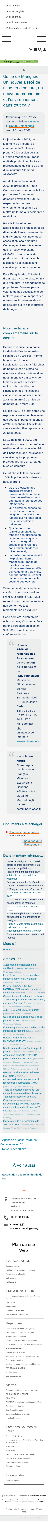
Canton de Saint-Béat (13, 1014)
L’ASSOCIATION (18, 1261)
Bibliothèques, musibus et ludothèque (21, 1340)
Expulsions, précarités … (16, 1406)
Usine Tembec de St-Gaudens (24, 1128)
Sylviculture (10, 1450)
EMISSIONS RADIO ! (21, 1291)
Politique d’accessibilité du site (22, 28)
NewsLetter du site (14, 1149)
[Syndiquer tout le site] (24, 1190)
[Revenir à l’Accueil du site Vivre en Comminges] (24, 61)
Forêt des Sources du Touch (21, 1429)
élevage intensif (32, 1066)
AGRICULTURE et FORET (17, 1394)
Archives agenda (13, 1480)
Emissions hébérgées (15, 1310)
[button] (31, 50)
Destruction (34, 968)
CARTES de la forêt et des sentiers (20, 1454)
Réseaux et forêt (13, 1466)
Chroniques (11, 1302)
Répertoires (14, 1323)
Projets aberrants (13, 1418)
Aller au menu (13, 17)
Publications (11, 1282)
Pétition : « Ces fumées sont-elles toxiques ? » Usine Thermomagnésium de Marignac (25, 927)
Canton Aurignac (22, 1111)
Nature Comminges (21, 125)
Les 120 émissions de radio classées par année (23, 1297)
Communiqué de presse (24, 832)
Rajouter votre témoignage (33, 842)
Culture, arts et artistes (15, 1352)
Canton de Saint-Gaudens (32, 1125)
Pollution (7, 949)
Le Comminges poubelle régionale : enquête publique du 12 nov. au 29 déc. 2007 (22, 1107)
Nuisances (7, 972)
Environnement (15, 1007)
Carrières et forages (14, 1410)
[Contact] (35, 50)
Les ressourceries (13, 1376)
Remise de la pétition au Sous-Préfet (23, 908)
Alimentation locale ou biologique (20, 1328)
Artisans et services (14, 1348)
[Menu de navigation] (6, 40)
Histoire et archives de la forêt (18, 1458)
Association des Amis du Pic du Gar (22, 1176)
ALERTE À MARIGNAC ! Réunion (21, 1010)
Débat (21, 1066)
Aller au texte (13, 5)
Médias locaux (12, 1372)
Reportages (11, 1306)
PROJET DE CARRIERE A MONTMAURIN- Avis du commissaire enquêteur (23, 989)
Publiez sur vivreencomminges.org (20, 1270)
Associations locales (14, 1360)
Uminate (33, 121)
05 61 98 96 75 (20, 1217)
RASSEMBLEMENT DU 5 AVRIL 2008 (24, 894)
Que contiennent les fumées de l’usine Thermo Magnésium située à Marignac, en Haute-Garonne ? (25, 886)
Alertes (11, 1385)
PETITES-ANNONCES (15, 1368)
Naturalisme (11, 1446)
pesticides (18, 1100)
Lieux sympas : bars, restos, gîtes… (21, 1332)
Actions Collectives (14, 1436)
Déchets (12, 1034)
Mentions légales (38, 1495)
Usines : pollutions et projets (18, 1414)
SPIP (41, 1501)
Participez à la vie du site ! (30, 1518)
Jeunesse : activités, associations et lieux (23, 1356)
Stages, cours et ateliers (16, 1336)
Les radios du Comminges (17, 1314)
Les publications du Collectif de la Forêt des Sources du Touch (24, 1441)
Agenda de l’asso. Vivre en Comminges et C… (18, 1142)
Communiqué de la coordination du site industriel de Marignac (25, 901)
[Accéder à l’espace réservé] (44, 50)
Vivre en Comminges (28, 1069)
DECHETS (10, 1398)
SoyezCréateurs (26, 1501)
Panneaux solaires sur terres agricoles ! (22, 1390)
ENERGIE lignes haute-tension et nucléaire (24, 1402)
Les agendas (15, 1475)
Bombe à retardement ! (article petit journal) (26, 936)
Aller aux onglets (15, 11)
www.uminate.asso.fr (30, 741)
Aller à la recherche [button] (16, 22)
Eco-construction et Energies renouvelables (24, 1344)
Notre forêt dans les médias (17, 1462)
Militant (6, 1069)
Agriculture (38, 1059)
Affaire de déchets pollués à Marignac (22, 877)
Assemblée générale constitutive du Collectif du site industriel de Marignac (24, 917)
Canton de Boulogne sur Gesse (16, 1062)
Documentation (12, 1266)
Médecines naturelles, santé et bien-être (23, 1364)
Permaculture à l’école (15, 1274)
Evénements (11, 1278)
